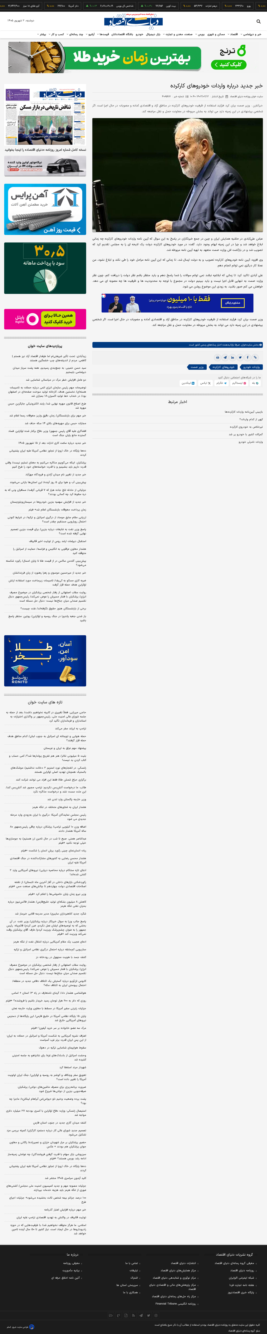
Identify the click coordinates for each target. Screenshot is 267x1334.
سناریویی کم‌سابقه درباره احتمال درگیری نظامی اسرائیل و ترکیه (50, 950)
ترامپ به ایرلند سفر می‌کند (70, 729)
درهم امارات (192, 6)
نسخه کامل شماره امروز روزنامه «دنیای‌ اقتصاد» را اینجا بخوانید (45, 150)
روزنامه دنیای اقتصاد (242, 1271)
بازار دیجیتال (153, 34)
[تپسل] (104, 296)
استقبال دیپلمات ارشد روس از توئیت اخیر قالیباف (57, 541)
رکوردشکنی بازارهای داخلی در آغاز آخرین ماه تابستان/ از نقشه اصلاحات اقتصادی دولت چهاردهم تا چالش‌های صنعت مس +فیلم (47, 884)
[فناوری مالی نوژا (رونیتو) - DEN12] (45, 661)
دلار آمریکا (54, 6)
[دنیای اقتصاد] (133, 21)
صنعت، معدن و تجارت (179, 34)
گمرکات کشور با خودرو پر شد (246, 434)
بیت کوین (151, 6)
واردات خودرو (251, 367)
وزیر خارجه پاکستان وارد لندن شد (66, 799)
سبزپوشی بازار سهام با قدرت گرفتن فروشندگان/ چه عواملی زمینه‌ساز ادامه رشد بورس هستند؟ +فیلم (47, 1156)
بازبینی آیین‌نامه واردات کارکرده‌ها (244, 412)
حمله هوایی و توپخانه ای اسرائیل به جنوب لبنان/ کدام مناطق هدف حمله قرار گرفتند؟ (47, 738)
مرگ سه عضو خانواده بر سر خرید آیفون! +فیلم (58, 1028)
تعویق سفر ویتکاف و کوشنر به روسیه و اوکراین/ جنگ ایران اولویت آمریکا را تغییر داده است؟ (47, 1077)
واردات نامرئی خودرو (251, 442)
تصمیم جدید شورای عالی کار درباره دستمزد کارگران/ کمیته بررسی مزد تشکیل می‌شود (46, 1133)
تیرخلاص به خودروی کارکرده (246, 427)
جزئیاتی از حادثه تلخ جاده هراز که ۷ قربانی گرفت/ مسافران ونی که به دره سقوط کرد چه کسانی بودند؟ (45, 492)
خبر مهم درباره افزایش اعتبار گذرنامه (65, 1210)
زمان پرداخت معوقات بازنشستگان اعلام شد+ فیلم (57, 510)
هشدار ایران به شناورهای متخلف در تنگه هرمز (59, 807)
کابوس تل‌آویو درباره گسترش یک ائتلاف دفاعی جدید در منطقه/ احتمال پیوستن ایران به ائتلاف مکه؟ (49, 983)
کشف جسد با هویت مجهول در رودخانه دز (61, 957)
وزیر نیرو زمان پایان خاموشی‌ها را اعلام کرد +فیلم (57, 894)
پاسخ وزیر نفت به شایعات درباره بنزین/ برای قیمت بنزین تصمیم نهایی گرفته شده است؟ (48, 531)
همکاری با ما (130, 1293)
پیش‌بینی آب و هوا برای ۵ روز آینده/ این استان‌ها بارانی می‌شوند (48, 482)
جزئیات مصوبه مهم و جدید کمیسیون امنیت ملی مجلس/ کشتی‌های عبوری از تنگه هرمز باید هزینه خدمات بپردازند (46, 1188)
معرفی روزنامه (71, 1263)
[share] (126, 1315)
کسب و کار (57, 34)
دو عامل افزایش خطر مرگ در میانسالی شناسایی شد (56, 380)
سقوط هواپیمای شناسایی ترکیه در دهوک (62, 1048)
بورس (201, 34)
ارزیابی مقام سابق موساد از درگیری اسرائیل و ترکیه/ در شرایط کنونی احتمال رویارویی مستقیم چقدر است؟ (47, 519)
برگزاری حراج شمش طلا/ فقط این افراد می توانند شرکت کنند (51, 780)
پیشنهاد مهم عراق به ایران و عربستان (65, 748)
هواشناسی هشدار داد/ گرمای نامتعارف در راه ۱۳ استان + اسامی (48, 993)
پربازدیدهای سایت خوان (45, 346)
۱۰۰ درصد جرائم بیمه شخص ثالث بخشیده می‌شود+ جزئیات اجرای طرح (47, 1200)
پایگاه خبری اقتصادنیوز (241, 1293)
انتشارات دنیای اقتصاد (183, 1263)
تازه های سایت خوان (45, 702)
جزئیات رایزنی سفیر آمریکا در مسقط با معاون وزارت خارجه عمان (49, 1008)
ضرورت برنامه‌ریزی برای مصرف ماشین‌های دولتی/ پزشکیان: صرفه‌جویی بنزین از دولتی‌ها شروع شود (51, 1089)
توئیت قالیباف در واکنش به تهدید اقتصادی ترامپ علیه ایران (51, 1217)
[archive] (111, 1315)
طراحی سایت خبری (20, 1327)
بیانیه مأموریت (71, 1271)
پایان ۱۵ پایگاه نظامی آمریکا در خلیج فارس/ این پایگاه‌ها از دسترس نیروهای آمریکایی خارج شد (46, 1018)
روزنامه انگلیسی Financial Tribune (176, 1304)
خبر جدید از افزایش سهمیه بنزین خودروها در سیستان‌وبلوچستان (48, 502)
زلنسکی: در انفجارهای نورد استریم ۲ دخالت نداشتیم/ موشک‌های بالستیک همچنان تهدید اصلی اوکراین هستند (48, 770)
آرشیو (90, 34)
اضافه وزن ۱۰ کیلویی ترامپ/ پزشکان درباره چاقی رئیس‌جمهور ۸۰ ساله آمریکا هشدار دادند (48, 829)
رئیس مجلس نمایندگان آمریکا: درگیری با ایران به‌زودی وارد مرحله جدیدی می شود (48, 817)
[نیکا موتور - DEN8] (45, 166)
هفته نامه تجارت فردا (241, 1285)
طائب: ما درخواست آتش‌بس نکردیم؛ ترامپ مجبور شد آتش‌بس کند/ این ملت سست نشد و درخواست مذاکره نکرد (46, 790)
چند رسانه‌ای (75, 34)
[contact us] (118, 1315)
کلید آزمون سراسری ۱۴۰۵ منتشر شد (65, 1178)
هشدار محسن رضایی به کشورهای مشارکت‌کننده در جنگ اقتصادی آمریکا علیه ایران (48, 860)
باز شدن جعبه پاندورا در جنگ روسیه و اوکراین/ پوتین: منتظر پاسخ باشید (47, 618)
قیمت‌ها (104, 34)
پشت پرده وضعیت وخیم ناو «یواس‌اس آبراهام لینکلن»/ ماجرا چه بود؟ (47, 1101)
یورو (229, 6)
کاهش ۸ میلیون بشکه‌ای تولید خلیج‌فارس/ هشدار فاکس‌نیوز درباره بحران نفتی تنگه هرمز (47, 904)
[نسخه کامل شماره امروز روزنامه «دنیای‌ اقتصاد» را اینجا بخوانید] (45, 115)
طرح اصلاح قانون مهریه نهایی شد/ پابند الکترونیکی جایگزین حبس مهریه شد (47, 406)
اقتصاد (233, 34)
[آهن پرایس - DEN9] (45, 209)
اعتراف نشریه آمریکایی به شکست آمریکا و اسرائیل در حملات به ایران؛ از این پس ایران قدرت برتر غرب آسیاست (46, 1038)
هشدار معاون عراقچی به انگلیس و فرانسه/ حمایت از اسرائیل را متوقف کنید (49, 551)
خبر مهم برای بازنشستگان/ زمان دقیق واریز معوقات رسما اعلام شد (47, 416)
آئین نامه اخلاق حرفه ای (65, 1278)
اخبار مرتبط (177, 402)
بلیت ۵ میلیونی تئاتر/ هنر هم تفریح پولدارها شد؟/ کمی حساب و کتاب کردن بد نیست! (47, 758)
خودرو (140, 34)
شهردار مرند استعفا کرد (72, 1067)
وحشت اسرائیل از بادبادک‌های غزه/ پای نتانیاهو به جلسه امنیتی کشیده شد (49, 1057)
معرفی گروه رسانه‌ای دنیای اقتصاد (234, 1263)
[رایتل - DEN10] (45, 319)
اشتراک (134, 1278)
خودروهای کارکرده (223, 367)
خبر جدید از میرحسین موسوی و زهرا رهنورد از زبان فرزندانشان (49, 573)
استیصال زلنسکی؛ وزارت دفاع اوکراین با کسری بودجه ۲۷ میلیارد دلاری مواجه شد (46, 1113)
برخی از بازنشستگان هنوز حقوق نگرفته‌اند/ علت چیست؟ (53, 609)
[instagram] (156, 1315)
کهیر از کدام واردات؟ (251, 419)
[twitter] (240, 357)
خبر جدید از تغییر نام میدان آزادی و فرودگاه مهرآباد (55, 475)
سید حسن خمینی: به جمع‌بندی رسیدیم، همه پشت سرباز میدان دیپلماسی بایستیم (49, 370)
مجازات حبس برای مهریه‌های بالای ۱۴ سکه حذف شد (55, 423)
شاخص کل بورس (105, 6)
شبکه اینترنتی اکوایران (241, 1278)
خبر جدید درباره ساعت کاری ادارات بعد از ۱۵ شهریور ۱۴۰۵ (52, 443)
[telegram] (225, 357)
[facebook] (247, 357)
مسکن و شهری (216, 34)
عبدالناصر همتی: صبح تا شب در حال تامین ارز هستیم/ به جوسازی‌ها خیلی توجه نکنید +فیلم (46, 841)
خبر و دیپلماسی (252, 34)
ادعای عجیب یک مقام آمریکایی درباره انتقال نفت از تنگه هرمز (49, 942)
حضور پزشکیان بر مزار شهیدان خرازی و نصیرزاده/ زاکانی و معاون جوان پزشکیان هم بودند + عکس (47, 1144)
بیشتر (42, 34)
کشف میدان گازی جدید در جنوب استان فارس (59, 1123)
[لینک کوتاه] (255, 357)
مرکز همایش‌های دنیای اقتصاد (178, 1271)
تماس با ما (131, 1263)
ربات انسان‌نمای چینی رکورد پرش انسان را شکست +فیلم (53, 851)
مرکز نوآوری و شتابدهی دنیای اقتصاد (174, 1278)
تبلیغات (134, 1271)
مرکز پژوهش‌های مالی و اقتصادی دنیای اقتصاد (172, 1287)
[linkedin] (232, 357)
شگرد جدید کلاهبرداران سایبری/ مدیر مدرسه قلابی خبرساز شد (50, 914)
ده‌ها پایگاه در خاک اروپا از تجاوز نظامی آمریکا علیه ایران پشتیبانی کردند (47, 453)
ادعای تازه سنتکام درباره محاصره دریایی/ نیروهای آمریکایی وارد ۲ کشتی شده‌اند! (48, 872)
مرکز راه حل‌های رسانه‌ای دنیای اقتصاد (174, 1296)
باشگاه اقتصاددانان (122, 34)
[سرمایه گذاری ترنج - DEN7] (133, 57)
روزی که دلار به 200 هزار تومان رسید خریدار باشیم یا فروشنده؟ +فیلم (46, 1001)
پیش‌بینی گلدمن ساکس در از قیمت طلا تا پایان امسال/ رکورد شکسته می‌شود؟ (46, 563)
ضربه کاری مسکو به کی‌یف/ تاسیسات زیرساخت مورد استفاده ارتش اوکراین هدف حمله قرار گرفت (47, 583)
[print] (217, 357)
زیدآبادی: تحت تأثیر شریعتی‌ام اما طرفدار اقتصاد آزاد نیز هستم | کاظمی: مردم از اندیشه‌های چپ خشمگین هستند (49, 358)
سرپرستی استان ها (127, 1285)
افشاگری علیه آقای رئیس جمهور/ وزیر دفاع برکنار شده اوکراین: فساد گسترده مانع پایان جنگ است (47, 433)
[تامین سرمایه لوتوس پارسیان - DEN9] (45, 268)
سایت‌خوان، (246, 345)
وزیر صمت (197, 367)
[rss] (133, 1315)
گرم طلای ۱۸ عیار (12, 6)
